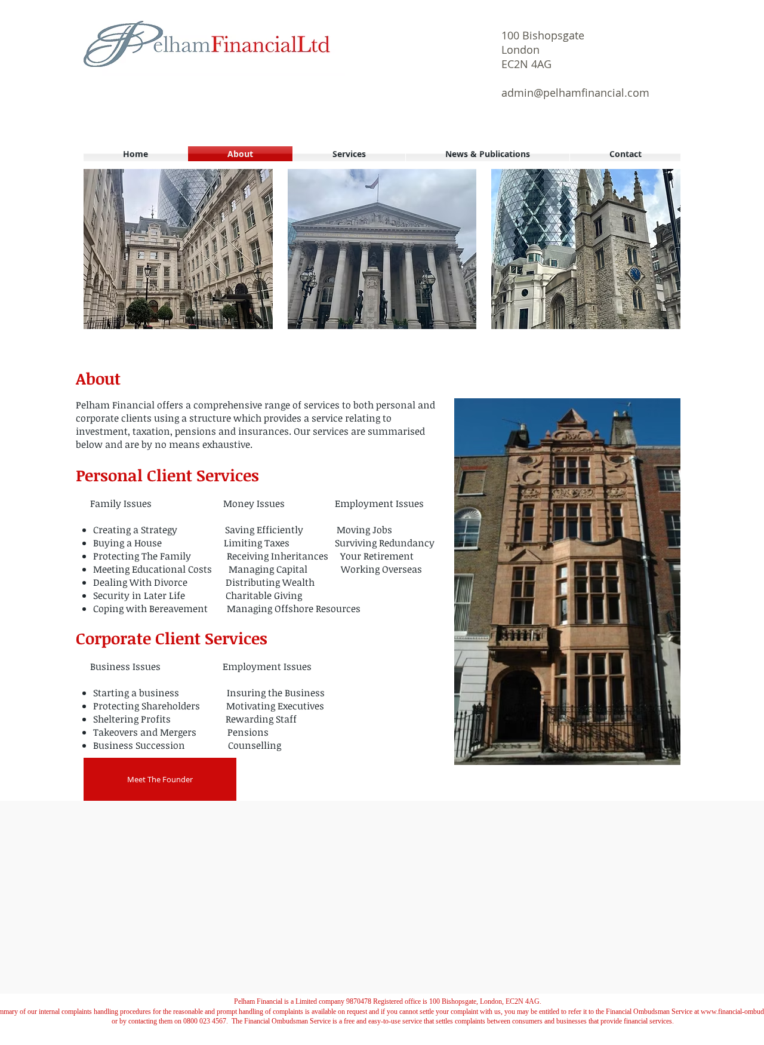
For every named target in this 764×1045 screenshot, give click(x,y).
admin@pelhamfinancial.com (575, 92)
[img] (178, 249)
